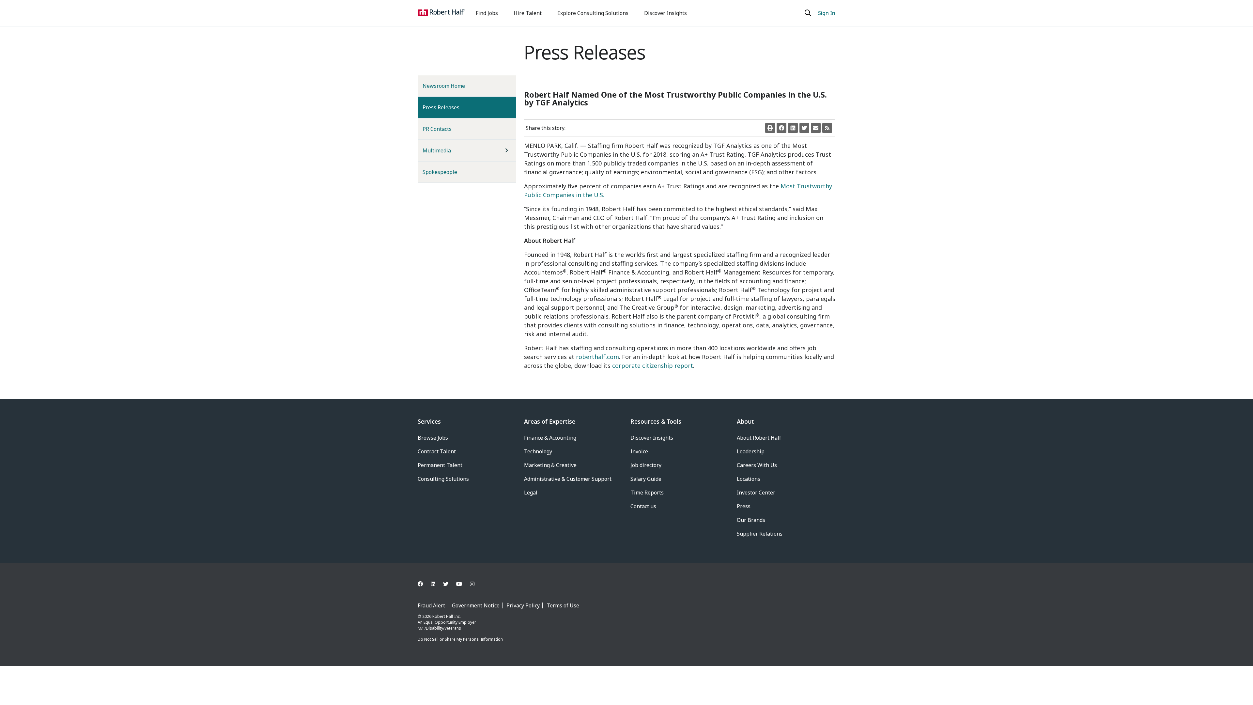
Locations (748, 478)
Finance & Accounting (550, 437)
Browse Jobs (433, 437)
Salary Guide (645, 478)
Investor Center (756, 492)
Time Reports (647, 492)
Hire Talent (528, 13)
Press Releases (452, 107)
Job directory (645, 465)
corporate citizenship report (652, 365)
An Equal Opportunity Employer (447, 622)
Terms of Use (563, 605)
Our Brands (751, 520)
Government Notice (476, 605)
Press (743, 506)
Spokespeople (440, 172)
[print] (770, 128)
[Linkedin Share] (793, 128)
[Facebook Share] (781, 128)
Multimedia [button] (437, 150)
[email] (816, 128)
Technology (538, 451)
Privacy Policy (523, 605)
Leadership (751, 451)
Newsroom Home (444, 85)
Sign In (826, 13)
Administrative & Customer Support (567, 478)
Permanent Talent (440, 465)
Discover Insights (665, 13)
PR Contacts (437, 129)
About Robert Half (759, 437)
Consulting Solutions (443, 478)
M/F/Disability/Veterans (439, 628)
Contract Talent (437, 451)
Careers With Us (757, 465)
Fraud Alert (431, 605)
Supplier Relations (759, 533)
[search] (809, 13)
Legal (530, 492)
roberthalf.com (597, 357)
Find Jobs (487, 13)
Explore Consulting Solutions (592, 13)
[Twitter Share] (804, 128)
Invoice (639, 451)
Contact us (643, 506)
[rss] (827, 128)
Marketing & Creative (550, 465)
